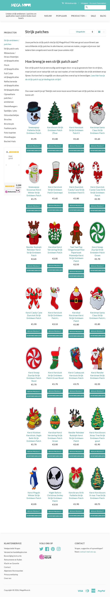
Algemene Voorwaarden (13, 571)
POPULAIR (61, 15)
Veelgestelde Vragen (12, 548)
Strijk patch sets (11, 48)
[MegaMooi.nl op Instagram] (59, 549)
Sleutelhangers (10, 106)
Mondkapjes (10, 137)
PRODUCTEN (78, 15)
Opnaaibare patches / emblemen (9, 98)
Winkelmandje (70, 3)
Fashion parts (10, 128)
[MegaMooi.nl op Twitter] (41, 549)
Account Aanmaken (97, 3)
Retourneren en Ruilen (13, 560)
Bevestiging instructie (12, 556)
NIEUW (48, 15)
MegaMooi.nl (25, 590)
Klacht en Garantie (11, 563)
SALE (93, 15)
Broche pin (9, 123)
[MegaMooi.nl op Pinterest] (53, 549)
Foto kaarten (10, 132)
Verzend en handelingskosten (15, 552)
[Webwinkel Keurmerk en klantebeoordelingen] (45, 560)
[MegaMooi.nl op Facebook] (47, 549)
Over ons (7, 578)
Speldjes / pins (10, 110)
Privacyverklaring (11, 574)
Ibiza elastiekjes (11, 115)
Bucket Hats (10, 141)
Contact (7, 567)
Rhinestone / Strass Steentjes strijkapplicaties (11, 57)
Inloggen (84, 3)
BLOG (103, 15)
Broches (8, 119)
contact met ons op (88, 552)
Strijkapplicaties (11, 89)
